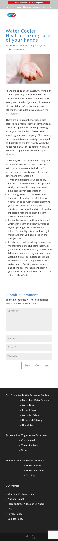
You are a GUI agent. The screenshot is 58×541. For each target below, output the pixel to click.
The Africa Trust (30, 445)
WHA (24, 450)
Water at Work (33, 465)
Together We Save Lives (34, 435)
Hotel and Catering (32, 420)
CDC (28, 194)
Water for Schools (31, 415)
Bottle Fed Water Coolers (35, 395)
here (34, 249)
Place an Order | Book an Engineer (29, 2)
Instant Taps (29, 410)
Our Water (27, 425)
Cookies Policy (15, 518)
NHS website (13, 113)
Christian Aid (28, 440)
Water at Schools (35, 470)
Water (37, 45)
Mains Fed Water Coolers (35, 400)
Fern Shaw (13, 45)
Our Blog (30, 475)
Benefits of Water (35, 460)
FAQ (10, 509)
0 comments (19, 49)
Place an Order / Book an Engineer (26, 503)
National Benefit (16, 499)
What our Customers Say (21, 494)
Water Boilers (29, 405)
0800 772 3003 (15, 7)
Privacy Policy (15, 513)
